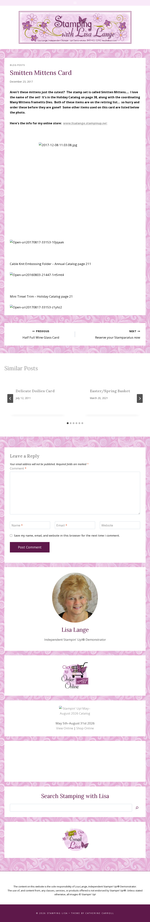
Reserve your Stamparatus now (117, 334)
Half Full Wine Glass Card (40, 334)
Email (61, 525)
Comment (18, 468)
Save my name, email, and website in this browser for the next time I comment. (67, 535)
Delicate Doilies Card (35, 391)
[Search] (137, 808)
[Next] (140, 398)
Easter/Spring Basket (110, 391)
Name (17, 525)
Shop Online (85, 728)
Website (107, 525)
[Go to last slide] (10, 398)
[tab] (68, 423)
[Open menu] (75, 3)
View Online (64, 728)
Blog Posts (17, 65)
